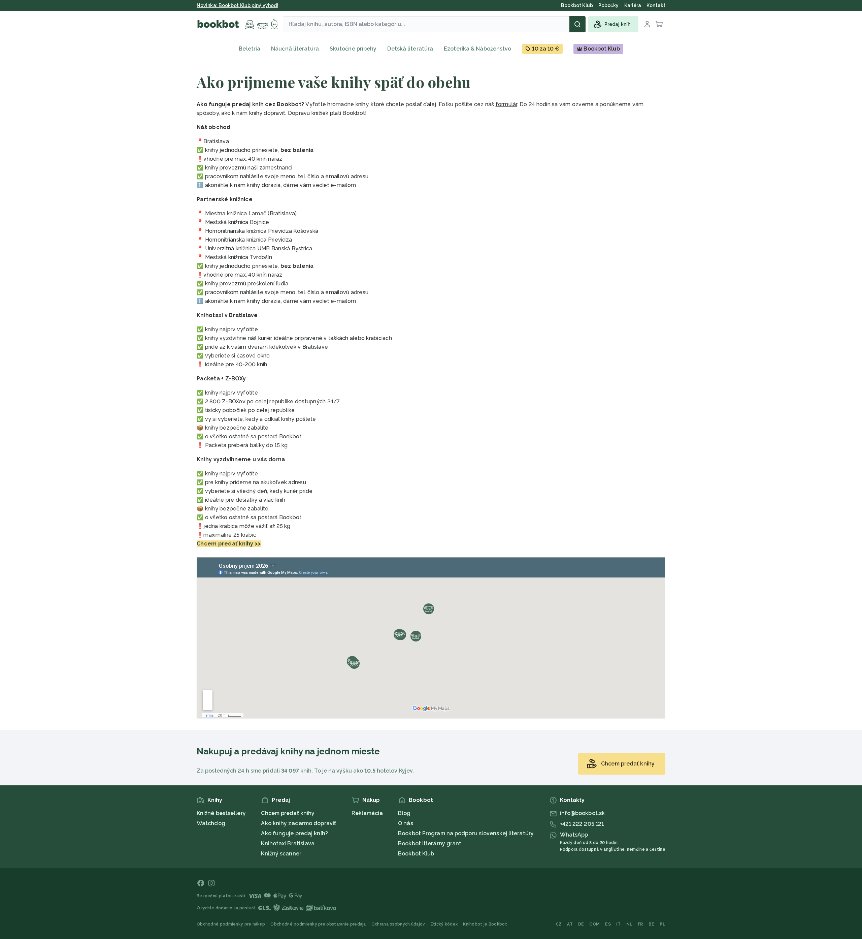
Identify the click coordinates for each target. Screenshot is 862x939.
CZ (559, 924)
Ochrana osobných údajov (398, 924)
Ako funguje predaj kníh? (294, 833)
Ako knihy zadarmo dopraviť (298, 823)
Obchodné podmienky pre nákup (231, 924)
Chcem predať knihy (287, 813)
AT (570, 924)
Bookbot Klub (416, 853)
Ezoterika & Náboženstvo (477, 48)
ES (608, 924)
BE (652, 924)
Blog (404, 813)
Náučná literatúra (295, 48)
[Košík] (659, 24)
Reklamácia (367, 813)
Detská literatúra (410, 48)
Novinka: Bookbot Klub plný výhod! (237, 5)
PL (662, 924)
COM (594, 924)
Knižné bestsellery (221, 813)
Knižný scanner (281, 853)
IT (618, 924)
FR (640, 924)
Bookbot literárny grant (429, 843)
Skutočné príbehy (353, 48)
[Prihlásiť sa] (647, 24)
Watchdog (211, 823)
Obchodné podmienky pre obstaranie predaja (318, 924)
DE (581, 924)
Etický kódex (444, 924)
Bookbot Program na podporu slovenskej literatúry (466, 833)
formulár (506, 104)
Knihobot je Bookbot (485, 924)
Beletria (249, 48)
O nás (405, 823)
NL (629, 924)
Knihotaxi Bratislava (287, 843)
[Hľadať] (577, 24)
